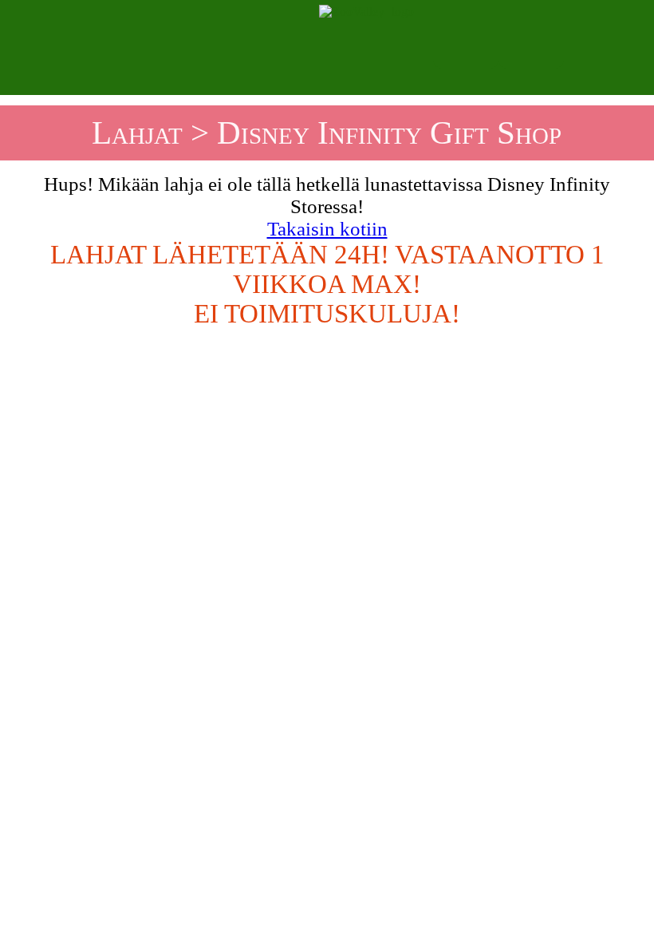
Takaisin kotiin (327, 228)
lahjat (137, 132)
